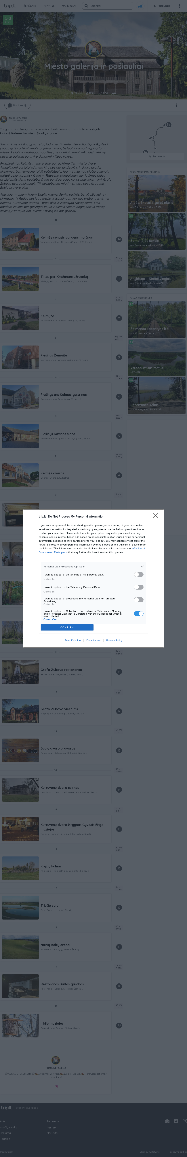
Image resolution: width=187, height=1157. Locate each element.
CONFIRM (67, 627)
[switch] (139, 574)
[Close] (156, 516)
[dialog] (93, 578)
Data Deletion (73, 640)
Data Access (93, 640)
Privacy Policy (114, 640)
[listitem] (93, 566)
